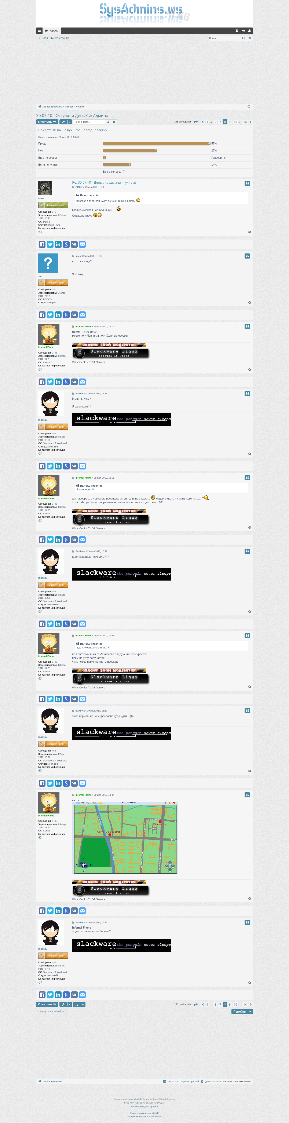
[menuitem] (237, 31)
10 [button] (235, 122)
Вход (45, 38)
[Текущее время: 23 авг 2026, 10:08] (249, 106)
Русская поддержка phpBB (144, 1106)
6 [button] (215, 122)
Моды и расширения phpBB (144, 1113)
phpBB (137, 1099)
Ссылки (40, 31)
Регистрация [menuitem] (250, 31)
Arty (131, 1103)
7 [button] (220, 122)
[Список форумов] (144, 14)
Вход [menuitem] (244, 31)
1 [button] (207, 122)
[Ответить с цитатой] (247, 183)
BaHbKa (42, 420)
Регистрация (61, 38)
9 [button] (230, 122)
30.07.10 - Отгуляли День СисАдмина (72, 115)
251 (54, 289)
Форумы (54, 30)
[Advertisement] (144, 73)
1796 (54, 352)
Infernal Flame (46, 347)
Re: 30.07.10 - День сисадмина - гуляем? (104, 182)
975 (54, 212)
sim (40, 276)
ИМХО (41, 198)
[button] (196, 121)
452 (54, 433)
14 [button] (245, 122)
